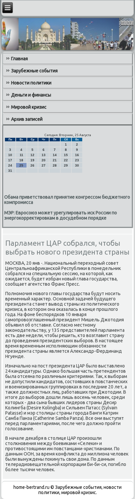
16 (77, 155)
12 (32, 155)
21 (55, 160)
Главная (19, 58)
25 (21, 165)
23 (77, 160)
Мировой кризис (29, 107)
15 (66, 155)
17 (10, 160)
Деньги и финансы (31, 95)
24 (10, 165)
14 (55, 155)
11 (21, 155)
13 (44, 155)
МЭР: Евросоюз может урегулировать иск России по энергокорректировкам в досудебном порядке (60, 215)
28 (55, 165)
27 (44, 165)
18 (21, 160)
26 (32, 165)
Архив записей (27, 119)
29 (66, 165)
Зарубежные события (34, 70)
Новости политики (31, 82)
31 (10, 170)
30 (77, 165)
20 (44, 160)
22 (66, 160)
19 (32, 160)
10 (10, 155)
